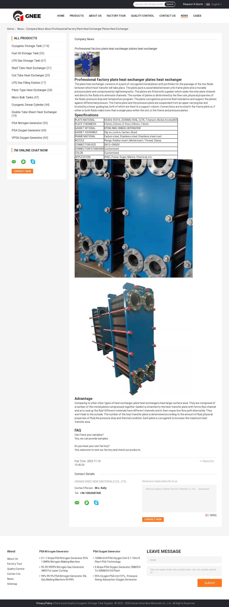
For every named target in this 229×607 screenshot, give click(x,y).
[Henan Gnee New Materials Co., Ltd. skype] (35, 161)
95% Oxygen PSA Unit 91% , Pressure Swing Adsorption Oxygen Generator (116, 578)
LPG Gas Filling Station (26, 82)
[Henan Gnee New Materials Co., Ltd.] (27, 15)
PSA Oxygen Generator (26, 130)
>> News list (207, 461)
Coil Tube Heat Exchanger (28, 75)
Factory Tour (116, 15)
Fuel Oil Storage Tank (25, 53)
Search (169, 4)
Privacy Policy (44, 603)
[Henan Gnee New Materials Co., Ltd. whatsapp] (25, 161)
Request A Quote (193, 4)
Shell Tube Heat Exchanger (29, 68)
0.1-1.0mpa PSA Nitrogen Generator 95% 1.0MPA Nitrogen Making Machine (64, 560)
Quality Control (142, 15)
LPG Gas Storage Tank (26, 60)
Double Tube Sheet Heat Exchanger (34, 112)
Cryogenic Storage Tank (27, 46)
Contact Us (167, 15)
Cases (197, 15)
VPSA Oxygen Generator (27, 137)
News (184, 15)
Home (60, 15)
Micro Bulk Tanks (22, 97)
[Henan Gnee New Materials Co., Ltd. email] (16, 161)
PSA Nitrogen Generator (27, 123)
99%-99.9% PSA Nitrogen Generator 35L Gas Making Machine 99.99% (64, 578)
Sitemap (12, 583)
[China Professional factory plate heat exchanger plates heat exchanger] (87, 64)
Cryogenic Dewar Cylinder (28, 104)
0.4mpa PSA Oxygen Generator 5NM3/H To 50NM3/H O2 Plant (117, 569)
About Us (95, 15)
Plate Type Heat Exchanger (29, 90)
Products (77, 15)
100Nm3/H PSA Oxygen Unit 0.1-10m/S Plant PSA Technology (117, 560)
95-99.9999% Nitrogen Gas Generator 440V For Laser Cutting (62, 569)
